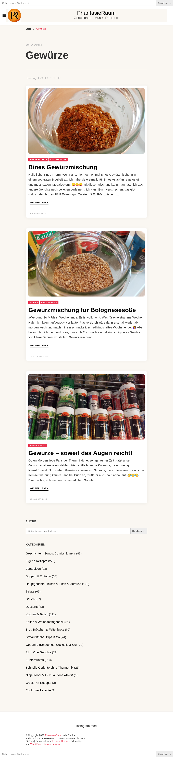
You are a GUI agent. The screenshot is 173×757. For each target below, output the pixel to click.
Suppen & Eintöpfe (38, 576)
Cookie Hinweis (51, 744)
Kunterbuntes (58, 159)
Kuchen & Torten (37, 614)
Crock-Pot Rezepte (38, 682)
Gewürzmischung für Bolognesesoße (82, 309)
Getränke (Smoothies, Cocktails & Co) (51, 644)
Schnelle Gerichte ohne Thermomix (49, 667)
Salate (30, 591)
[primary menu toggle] (4, 15)
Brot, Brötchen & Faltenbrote (45, 629)
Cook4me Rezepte (38, 690)
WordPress (36, 744)
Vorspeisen (33, 568)
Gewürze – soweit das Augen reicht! (80, 453)
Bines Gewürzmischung (62, 167)
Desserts (32, 606)
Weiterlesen (39, 202)
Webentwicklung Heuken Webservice (60, 738)
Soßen (34, 302)
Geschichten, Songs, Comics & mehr (50, 553)
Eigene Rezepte (38, 159)
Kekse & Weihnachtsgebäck (45, 622)
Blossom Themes (60, 741)
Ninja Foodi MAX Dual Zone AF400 (49, 675)
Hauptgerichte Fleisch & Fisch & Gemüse (53, 584)
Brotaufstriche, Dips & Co (43, 637)
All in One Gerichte (38, 652)
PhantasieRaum (96, 13)
